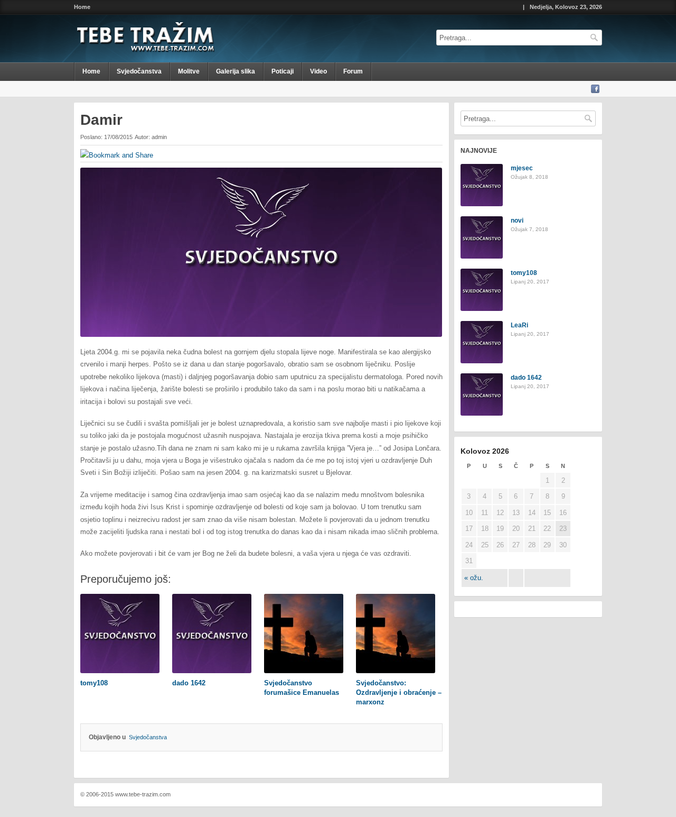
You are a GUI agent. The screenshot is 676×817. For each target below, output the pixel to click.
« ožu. (473, 578)
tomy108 (524, 273)
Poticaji (282, 71)
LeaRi (519, 325)
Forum (353, 71)
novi (517, 220)
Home (82, 7)
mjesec (522, 168)
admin (159, 137)
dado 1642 (526, 377)
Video (318, 71)
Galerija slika (235, 71)
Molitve (189, 71)
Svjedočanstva (139, 71)
